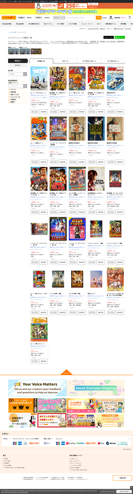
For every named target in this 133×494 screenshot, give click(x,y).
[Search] (25, 86)
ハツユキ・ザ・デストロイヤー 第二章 (39, 244)
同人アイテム (48, 24)
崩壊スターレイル (118, 28)
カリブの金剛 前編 (74, 293)
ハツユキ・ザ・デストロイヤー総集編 (58, 143)
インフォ (10, 1)
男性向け (39, 17)
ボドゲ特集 (60, 24)
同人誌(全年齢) (6, 24)
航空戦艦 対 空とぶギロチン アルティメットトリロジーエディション (115, 194)
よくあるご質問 (53, 1)
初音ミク (102, 28)
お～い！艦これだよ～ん (37, 344)
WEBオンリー (44, 1)
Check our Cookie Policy (107, 491)
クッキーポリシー (42, 479)
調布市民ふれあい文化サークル (77, 41)
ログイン (123, 18)
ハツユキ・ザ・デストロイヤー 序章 (77, 244)
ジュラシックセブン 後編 (95, 243)
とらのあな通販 (12, 32)
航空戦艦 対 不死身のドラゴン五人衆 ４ (104, 41)
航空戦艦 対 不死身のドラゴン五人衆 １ (58, 194)
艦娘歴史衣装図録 (112, 143)
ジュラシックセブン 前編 (114, 243)
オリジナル (128, 28)
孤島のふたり (91, 293)
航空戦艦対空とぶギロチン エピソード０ (96, 194)
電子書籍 (123, 24)
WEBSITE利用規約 (28, 477)
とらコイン (36, 1)
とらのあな (4, 1)
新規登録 (117, 18)
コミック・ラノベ (86, 24)
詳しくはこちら (127, 449)
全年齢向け (21, 17)
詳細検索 (104, 17)
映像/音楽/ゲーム (111, 24)
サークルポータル (27, 1)
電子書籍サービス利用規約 (75, 477)
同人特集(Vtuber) (34, 24)
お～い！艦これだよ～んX (76, 93)
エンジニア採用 (63, 1)
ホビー (99, 24)
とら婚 (19, 1)
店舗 (15, 1)
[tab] (65, 61)
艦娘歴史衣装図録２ (74, 143)
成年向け (29, 17)
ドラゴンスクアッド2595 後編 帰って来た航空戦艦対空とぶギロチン (115, 295)
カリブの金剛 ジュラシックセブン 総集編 (77, 194)
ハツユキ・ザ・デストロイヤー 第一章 (58, 244)
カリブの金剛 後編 (55, 293)
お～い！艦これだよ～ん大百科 (39, 294)
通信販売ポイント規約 (58, 477)
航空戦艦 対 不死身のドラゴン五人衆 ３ (96, 93)
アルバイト (71, 1)
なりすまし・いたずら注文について (78, 479)
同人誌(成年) (20, 24)
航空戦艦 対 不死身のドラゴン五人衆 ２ (39, 194)
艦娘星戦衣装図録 (93, 143)
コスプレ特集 (72, 24)
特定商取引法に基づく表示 (58, 479)
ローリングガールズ (93, 28)
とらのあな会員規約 (43, 477)
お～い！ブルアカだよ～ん (59, 41)
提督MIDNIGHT (111, 93)
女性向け (47, 17)
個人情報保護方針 (28, 479)
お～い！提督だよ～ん (37, 143)
